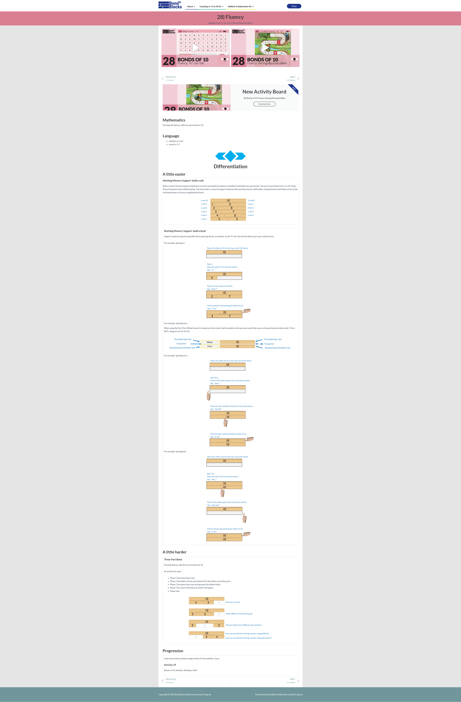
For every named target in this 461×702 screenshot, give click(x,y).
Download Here (264, 104)
